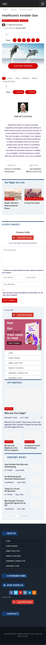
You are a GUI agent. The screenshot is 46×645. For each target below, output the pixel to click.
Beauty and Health (10, 20)
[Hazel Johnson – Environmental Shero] (12, 194)
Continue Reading (23, 66)
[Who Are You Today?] (23, 399)
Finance (10, 78)
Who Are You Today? (15, 413)
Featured (29, 442)
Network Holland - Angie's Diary (28, 634)
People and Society (9, 81)
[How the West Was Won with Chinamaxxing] (36, 467)
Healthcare (25, 78)
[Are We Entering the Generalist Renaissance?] (36, 479)
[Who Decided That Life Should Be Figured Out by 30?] (36, 504)
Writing (8, 409)
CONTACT (12, 613)
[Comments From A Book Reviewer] (33, 437)
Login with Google (24, 238)
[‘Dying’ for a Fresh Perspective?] (36, 492)
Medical (34, 78)
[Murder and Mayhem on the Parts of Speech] (12, 437)
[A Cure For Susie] (33, 194)
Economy (23, 20)
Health (17, 78)
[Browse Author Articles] (23, 107)
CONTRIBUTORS (16, 576)
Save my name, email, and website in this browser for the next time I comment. (23, 294)
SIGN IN (11, 533)
